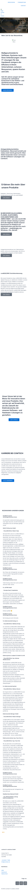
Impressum (4, 872)
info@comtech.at (5, 862)
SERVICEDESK (11, 2)
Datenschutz (4, 873)
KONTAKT (23, 5)
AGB (2, 870)
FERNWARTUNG (22, 2)
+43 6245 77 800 (5, 860)
